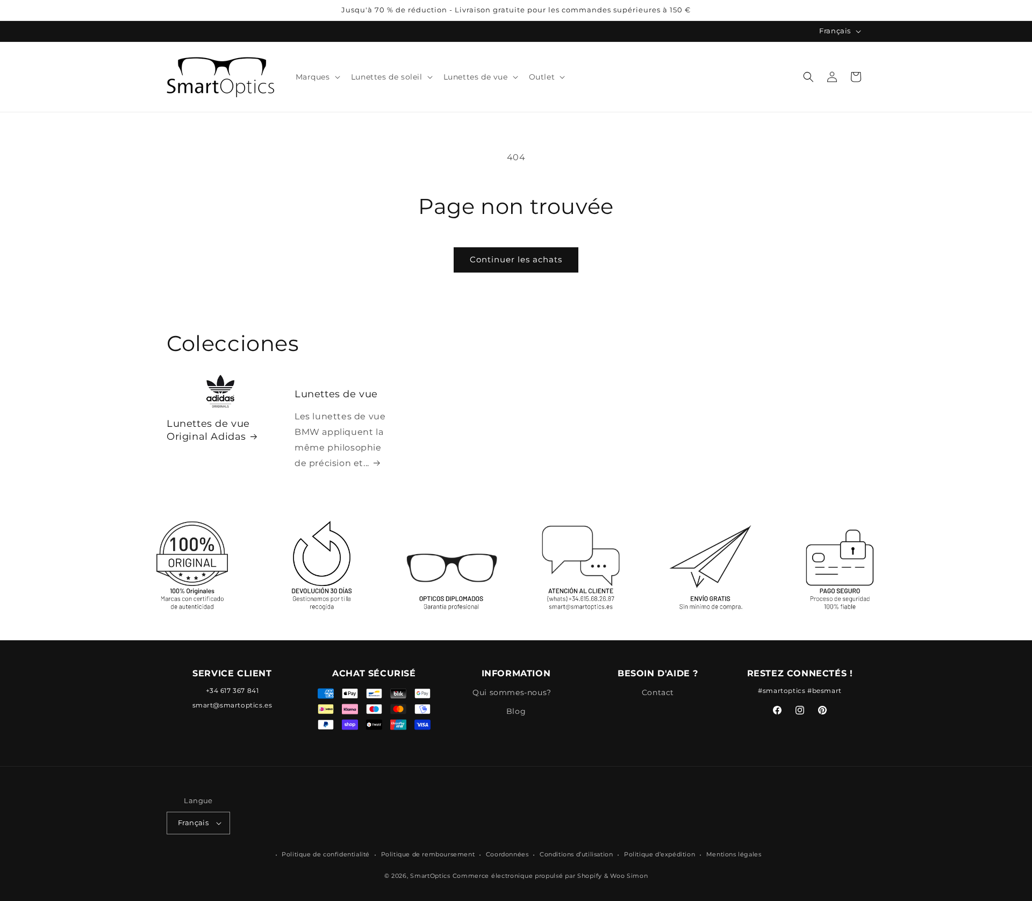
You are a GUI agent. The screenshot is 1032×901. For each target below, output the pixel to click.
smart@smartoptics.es (232, 704)
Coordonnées (507, 854)
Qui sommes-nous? (511, 692)
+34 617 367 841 (232, 690)
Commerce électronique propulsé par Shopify (527, 876)
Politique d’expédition (659, 854)
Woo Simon (629, 876)
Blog (516, 711)
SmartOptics (430, 876)
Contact (658, 692)
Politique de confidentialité (326, 854)
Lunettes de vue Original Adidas (208, 430)
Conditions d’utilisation (576, 854)
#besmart (824, 690)
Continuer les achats (516, 259)
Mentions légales (734, 854)
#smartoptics (781, 690)
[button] (317, 77)
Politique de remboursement (428, 854)
